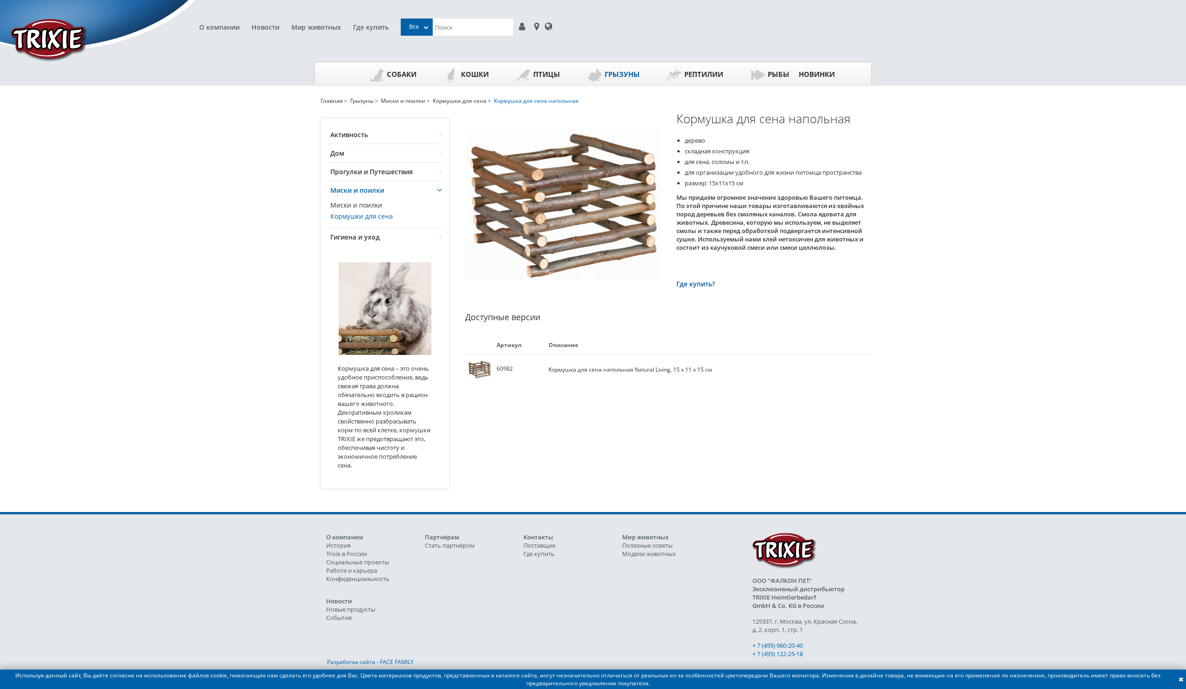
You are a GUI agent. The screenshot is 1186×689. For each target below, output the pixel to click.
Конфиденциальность (358, 579)
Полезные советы (647, 545)
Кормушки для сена (361, 216)
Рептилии (703, 74)
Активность (349, 134)
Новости (265, 27)
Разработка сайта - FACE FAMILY (370, 662)
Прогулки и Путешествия (371, 171)
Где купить (371, 27)
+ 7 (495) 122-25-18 (777, 654)
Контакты (538, 537)
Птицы (546, 74)
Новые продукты (350, 609)
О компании (219, 27)
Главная (332, 101)
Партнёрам (442, 537)
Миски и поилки (357, 190)
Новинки (817, 74)
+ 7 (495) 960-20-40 (777, 645)
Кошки (475, 74)
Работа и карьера (351, 570)
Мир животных (316, 27)
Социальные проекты (357, 562)
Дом (337, 153)
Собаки (401, 74)
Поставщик (540, 545)
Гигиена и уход (355, 237)
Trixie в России (346, 554)
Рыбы (778, 74)
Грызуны (622, 74)
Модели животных (649, 554)
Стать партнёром (450, 545)
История (338, 545)
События (339, 617)
